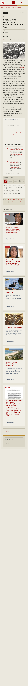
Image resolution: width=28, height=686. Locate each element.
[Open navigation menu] (25, 2)
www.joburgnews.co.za (16, 154)
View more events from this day (14, 133)
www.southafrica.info (15, 167)
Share (24, 39)
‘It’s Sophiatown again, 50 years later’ (16, 150)
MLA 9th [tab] (20, 181)
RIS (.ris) (20, 199)
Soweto (22, 67)
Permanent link (17, 39)
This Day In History (16, 7)
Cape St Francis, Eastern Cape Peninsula (11, 363)
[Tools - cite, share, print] (17, 2)
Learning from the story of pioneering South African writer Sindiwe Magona (13, 230)
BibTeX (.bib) (11, 199)
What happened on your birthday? (13, 126)
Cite (7, 39)
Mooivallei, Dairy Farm (14, 327)
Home (2, 7)
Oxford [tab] (16, 181)
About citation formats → (18, 201)
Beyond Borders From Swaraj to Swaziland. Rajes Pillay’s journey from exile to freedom (13, 262)
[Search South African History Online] (13, 2)
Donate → (8, 431)
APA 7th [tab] (6, 181)
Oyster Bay (10, 292)
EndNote (6, 201)
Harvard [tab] (10, 181)
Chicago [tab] (25, 181)
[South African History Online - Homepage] (2, 2)
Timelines (7, 7)
